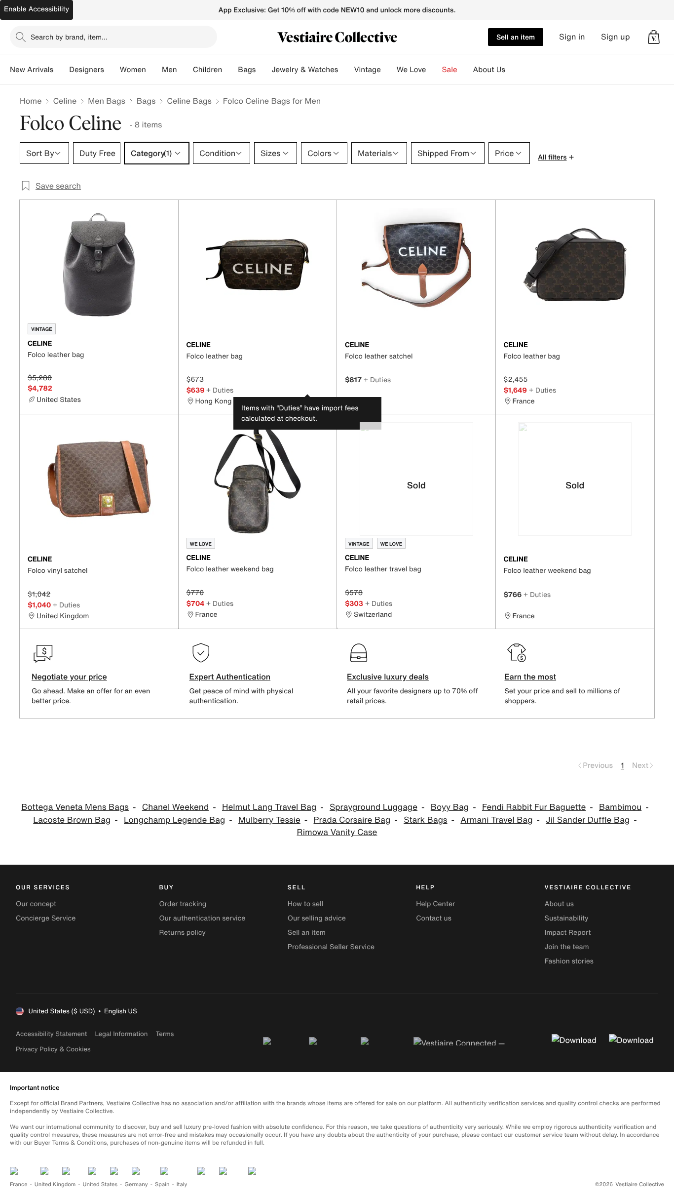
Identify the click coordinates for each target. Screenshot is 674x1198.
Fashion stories (569, 961)
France (19, 1184)
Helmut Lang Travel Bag (269, 807)
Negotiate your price (69, 676)
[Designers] (112, 70)
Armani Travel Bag (496, 820)
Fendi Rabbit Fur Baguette (534, 807)
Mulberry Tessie (269, 820)
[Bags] (263, 70)
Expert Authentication (230, 676)
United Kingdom (55, 1184)
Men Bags (106, 101)
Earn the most (531, 676)
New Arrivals (31, 69)
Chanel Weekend (175, 807)
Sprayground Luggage (373, 807)
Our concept (36, 904)
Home (30, 101)
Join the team (567, 947)
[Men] (185, 70)
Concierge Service (45, 918)
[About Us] (513, 70)
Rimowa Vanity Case (337, 832)
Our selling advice (317, 918)
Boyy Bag (450, 807)
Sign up (615, 37)
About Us (489, 69)
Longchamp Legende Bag (174, 820)
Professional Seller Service (331, 947)
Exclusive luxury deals (388, 676)
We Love (411, 69)
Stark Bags (425, 820)
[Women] (154, 70)
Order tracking (182, 904)
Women (133, 69)
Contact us (433, 918)
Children (208, 69)
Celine (64, 101)
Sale (449, 69)
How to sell (305, 904)
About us (559, 904)
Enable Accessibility (36, 9)
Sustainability (567, 918)
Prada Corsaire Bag (352, 820)
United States (100, 1184)
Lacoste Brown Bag (72, 820)
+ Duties (219, 390)
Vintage (367, 69)
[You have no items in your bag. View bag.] (654, 37)
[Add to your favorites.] (165, 344)
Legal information (121, 1033)
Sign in (572, 37)
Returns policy (182, 932)
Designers (86, 69)
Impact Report (568, 932)
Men (169, 69)
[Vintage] (389, 70)
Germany (136, 1184)
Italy (182, 1184)
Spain (162, 1184)
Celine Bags (189, 101)
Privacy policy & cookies (53, 1049)
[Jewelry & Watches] (346, 70)
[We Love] (434, 70)
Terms (164, 1033)
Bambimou (620, 807)
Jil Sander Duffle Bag (588, 820)
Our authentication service (202, 918)
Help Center (435, 904)
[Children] (230, 70)
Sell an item (515, 37)
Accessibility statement (51, 1033)
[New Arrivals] (61, 70)
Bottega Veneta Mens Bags (75, 807)
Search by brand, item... (69, 37)
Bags (146, 101)
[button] (654, 37)
